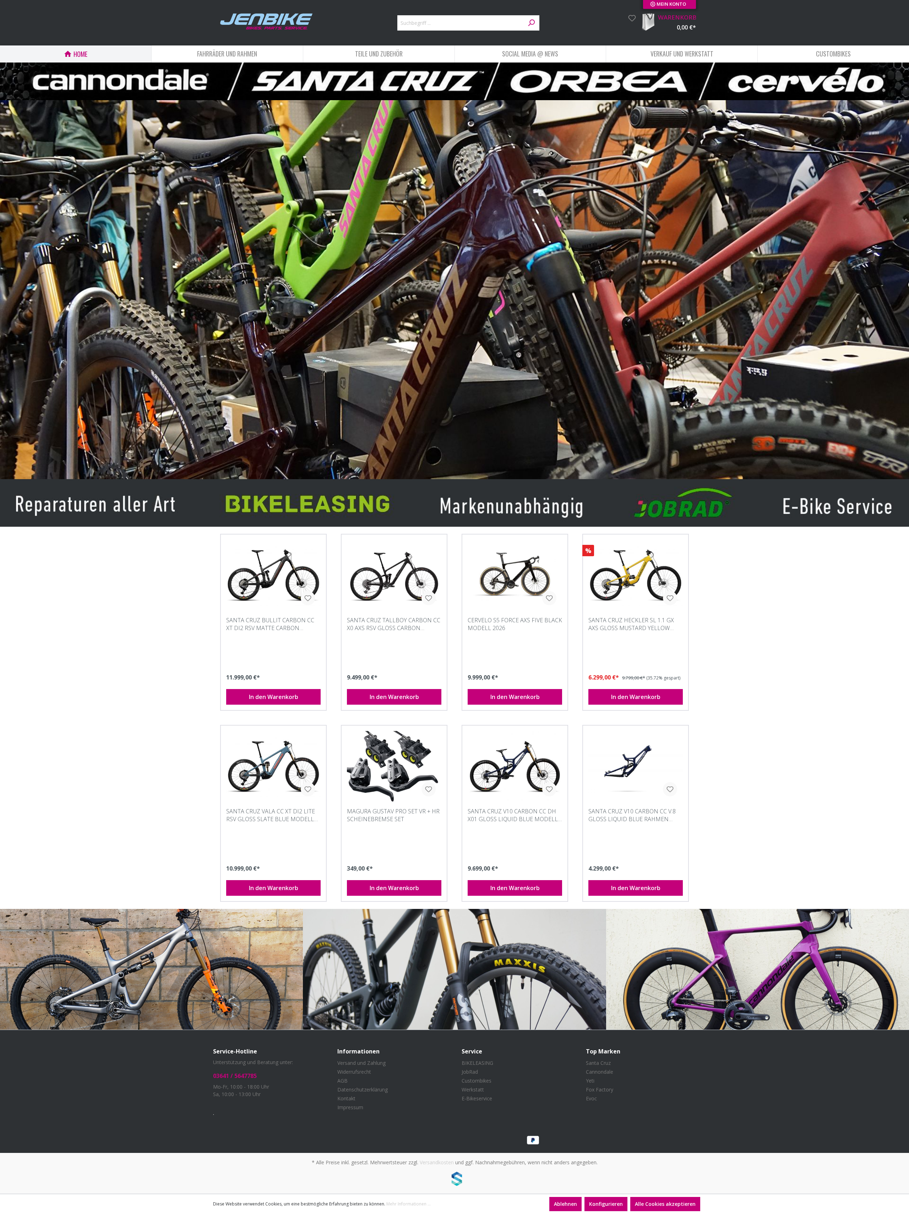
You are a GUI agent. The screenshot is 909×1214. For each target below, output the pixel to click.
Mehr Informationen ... (408, 1204)
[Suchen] (531, 23)
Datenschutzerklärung (362, 1089)
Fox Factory (599, 1089)
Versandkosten (437, 1162)
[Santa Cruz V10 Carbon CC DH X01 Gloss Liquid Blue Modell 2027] (515, 766)
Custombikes (476, 1080)
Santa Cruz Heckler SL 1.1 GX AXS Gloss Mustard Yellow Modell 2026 (631, 624)
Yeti (590, 1080)
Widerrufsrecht (354, 1071)
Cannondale (599, 1071)
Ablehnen (565, 1204)
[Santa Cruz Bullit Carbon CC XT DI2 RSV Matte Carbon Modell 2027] (273, 575)
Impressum (350, 1107)
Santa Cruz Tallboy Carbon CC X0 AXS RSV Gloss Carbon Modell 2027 (393, 624)
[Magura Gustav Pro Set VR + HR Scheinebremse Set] (394, 766)
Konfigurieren (606, 1204)
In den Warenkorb (273, 697)
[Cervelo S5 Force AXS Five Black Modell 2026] (515, 575)
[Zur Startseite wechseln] (266, 21)
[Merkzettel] (630, 18)
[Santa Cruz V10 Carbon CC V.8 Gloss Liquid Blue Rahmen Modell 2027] (635, 766)
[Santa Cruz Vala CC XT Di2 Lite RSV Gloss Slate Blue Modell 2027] (273, 766)
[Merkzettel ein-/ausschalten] (308, 598)
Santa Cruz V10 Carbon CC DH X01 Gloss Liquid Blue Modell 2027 (513, 815)
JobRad (470, 1071)
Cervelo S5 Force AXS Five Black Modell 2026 (515, 624)
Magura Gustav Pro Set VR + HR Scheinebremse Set (393, 815)
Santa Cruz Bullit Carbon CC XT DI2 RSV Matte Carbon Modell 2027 (270, 624)
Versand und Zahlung (361, 1062)
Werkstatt (473, 1089)
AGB (342, 1080)
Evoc (591, 1098)
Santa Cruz (598, 1062)
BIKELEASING (477, 1062)
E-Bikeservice (477, 1098)
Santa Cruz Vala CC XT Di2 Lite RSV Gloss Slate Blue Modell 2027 (270, 815)
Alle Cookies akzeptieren (665, 1204)
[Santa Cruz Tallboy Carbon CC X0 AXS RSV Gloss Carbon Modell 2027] (394, 575)
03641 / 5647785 (235, 1076)
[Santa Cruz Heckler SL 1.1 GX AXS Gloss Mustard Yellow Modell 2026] (635, 575)
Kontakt (346, 1098)
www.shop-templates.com (454, 1180)
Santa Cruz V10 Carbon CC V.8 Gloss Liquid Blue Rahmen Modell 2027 (632, 815)
